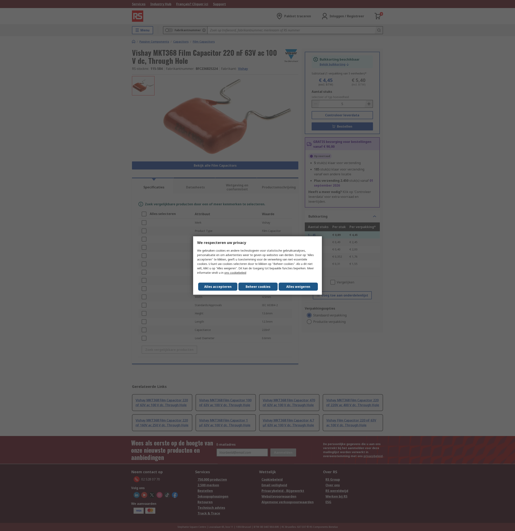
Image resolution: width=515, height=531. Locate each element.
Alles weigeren (298, 286)
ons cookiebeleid (235, 273)
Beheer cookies (258, 286)
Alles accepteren (218, 286)
